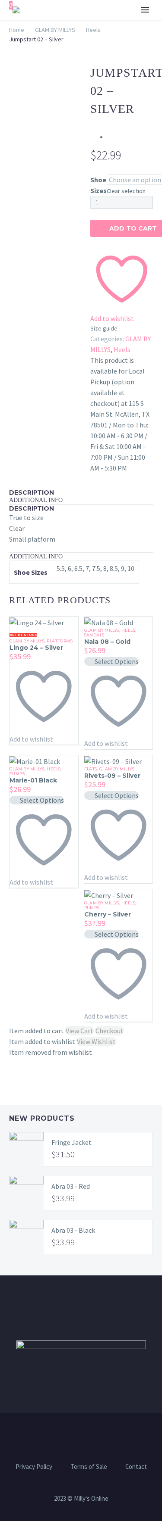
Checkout (109, 1030)
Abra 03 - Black (73, 1230)
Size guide (104, 328)
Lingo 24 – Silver (36, 647)
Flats (90, 769)
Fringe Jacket (71, 1142)
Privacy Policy (34, 1467)
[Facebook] (75, 1435)
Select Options (117, 661)
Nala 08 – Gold (107, 641)
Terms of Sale (88, 1467)
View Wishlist (96, 1041)
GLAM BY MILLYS (103, 36)
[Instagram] (86, 1435)
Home (16, 30)
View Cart (79, 1030)
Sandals (94, 635)
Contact (136, 1467)
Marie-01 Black (33, 780)
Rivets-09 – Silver (112, 775)
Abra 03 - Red (70, 1186)
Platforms (60, 641)
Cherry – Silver (107, 914)
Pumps (17, 773)
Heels (122, 349)
